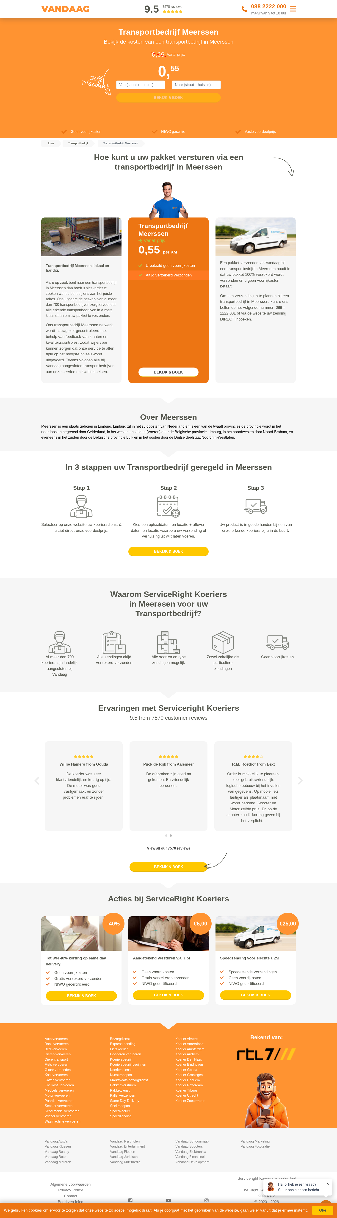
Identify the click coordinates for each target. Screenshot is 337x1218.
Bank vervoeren (57, 1044)
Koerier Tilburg (186, 1090)
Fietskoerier (119, 1049)
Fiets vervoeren (56, 1064)
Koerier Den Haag (188, 1059)
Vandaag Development (192, 1162)
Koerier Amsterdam (189, 1049)
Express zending (122, 1044)
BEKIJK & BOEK (168, 372)
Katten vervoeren (57, 1080)
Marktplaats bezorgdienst (129, 1080)
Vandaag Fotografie (255, 1146)
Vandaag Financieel (189, 1157)
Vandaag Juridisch (124, 1157)
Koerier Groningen (189, 1075)
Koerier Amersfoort (189, 1044)
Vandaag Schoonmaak (192, 1141)
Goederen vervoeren (125, 1054)
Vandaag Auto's (56, 1141)
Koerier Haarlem (187, 1080)
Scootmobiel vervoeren (62, 1111)
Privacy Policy (70, 1190)
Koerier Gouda (186, 1070)
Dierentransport (56, 1059)
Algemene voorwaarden (70, 1184)
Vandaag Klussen (58, 1146)
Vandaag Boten (56, 1157)
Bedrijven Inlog (70, 1202)
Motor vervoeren (57, 1095)
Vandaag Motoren (58, 1162)
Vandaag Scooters (189, 1146)
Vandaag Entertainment (127, 1146)
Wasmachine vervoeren (62, 1121)
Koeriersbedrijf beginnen (128, 1064)
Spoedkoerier (120, 1111)
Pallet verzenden (122, 1095)
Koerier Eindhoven (189, 1064)
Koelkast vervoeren (59, 1085)
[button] (36, 781)
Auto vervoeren (56, 1039)
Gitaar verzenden (58, 1070)
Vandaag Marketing (255, 1141)
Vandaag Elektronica (190, 1152)
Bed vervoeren (56, 1049)
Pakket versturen (123, 1085)
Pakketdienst (120, 1090)
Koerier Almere (186, 1039)
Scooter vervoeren (58, 1106)
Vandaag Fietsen (122, 1152)
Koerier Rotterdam (189, 1085)
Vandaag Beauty (57, 1152)
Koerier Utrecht (186, 1095)
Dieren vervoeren (58, 1054)
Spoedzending (120, 1116)
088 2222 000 (268, 6)
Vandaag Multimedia (125, 1162)
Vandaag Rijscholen (125, 1141)
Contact (70, 1196)
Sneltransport (120, 1106)
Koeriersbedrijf (121, 1059)
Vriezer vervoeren (58, 1116)
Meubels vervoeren (59, 1090)
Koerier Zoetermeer (189, 1101)
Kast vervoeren (56, 1075)
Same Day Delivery (124, 1101)
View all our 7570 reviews (168, 848)
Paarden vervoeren (59, 1101)
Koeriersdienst (121, 1070)
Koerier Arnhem (187, 1054)
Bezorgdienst (120, 1039)
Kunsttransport (121, 1075)
